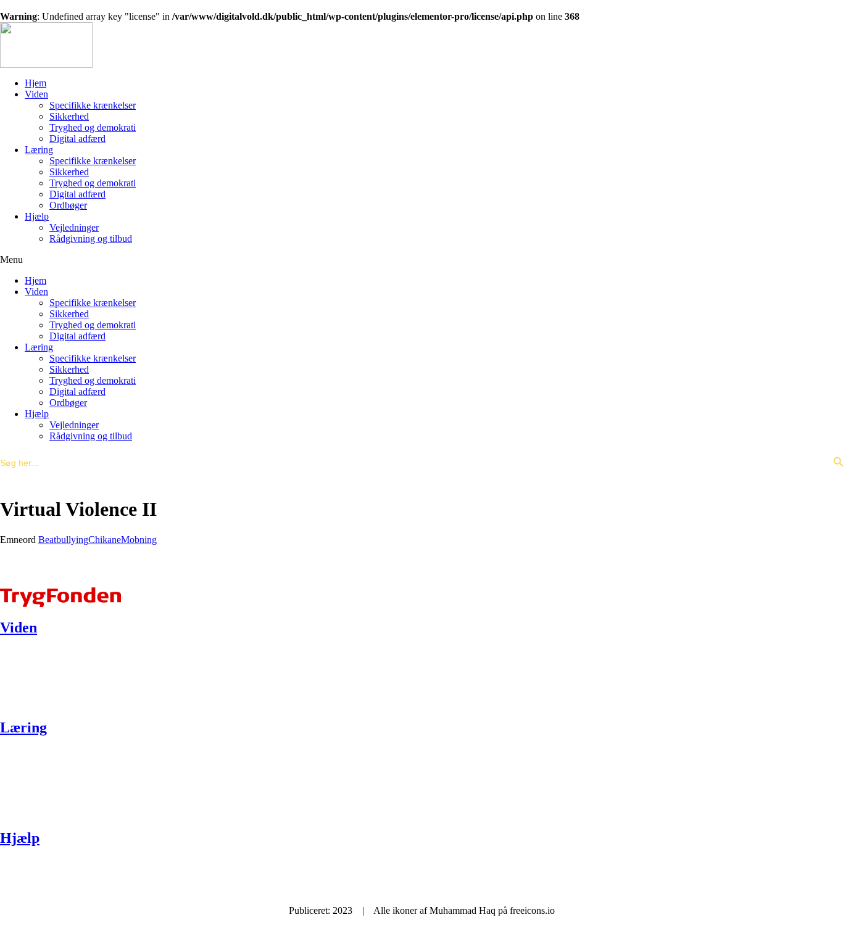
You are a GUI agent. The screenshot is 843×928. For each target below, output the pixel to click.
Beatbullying (63, 539)
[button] (421, 259)
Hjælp (37, 216)
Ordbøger (68, 205)
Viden (36, 94)
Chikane (104, 539)
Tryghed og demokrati (92, 127)
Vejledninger (74, 227)
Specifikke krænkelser (92, 105)
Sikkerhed (69, 116)
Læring (39, 149)
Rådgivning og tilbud (90, 238)
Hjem (35, 83)
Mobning (139, 539)
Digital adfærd (77, 138)
